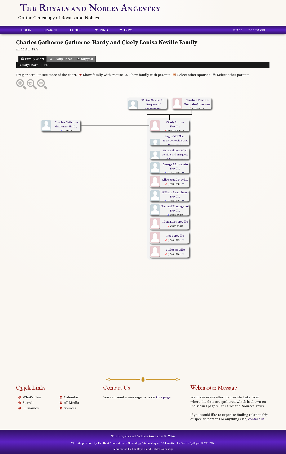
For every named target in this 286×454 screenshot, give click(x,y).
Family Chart (34, 59)
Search (50, 30)
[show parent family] (203, 108)
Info (128, 30)
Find (104, 30)
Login (75, 30)
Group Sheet (62, 59)
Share (237, 30)
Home (26, 30)
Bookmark (257, 30)
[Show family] (183, 173)
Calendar (71, 397)
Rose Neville (175, 235)
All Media (71, 402)
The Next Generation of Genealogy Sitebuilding (127, 443)
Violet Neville (175, 249)
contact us (256, 419)
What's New (32, 397)
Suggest (87, 59)
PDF (47, 65)
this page (163, 397)
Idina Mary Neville (175, 221)
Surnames (31, 408)
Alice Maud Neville (175, 179)
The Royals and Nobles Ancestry (90, 8)
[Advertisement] (143, 327)
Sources (70, 408)
